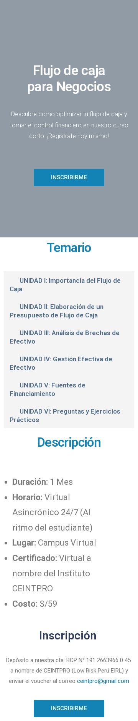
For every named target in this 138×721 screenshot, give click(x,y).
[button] (69, 284)
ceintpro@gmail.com (103, 681)
